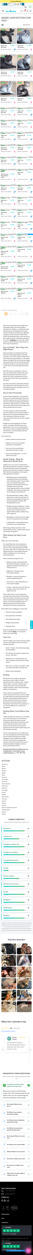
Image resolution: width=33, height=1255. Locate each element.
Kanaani (4, 812)
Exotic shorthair (6, 783)
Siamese (4, 803)
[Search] (22, 11)
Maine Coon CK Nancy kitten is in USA (4, 176)
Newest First (27, 24)
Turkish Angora (6, 809)
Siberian (4, 805)
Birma (3, 775)
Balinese (4, 770)
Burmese (4, 777)
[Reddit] (8, 1200)
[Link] (3, 11)
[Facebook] (2, 1201)
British (3, 766)
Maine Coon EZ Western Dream (21, 295)
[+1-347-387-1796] (26, 7)
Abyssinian (5, 764)
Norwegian (5, 790)
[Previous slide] (3, 1049)
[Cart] (30, 11)
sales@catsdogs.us (8, 753)
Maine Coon (5, 786)
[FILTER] (31, 627)
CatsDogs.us (13, 340)
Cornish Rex (5, 779)
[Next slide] (30, 1049)
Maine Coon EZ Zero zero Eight (4, 253)
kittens (15, 631)
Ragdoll (4, 794)
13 (22, 314)
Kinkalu (4, 814)
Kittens (6, 761)
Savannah (4, 799)
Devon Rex (4, 781)
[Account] (27, 11)
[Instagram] (5, 1201)
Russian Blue (5, 796)
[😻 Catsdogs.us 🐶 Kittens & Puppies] (10, 11)
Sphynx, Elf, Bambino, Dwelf (9, 807)
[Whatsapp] (29, 7)
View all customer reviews (8, 1031)
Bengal (3, 773)
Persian (4, 792)
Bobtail (4, 768)
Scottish (4, 801)
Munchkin (4, 788)
